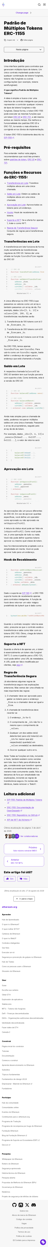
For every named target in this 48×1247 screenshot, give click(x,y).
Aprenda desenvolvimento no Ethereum (18, 1065)
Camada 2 (6, 1032)
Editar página (27, 40)
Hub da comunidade (10, 1103)
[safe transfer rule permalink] (3, 674)
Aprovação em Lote (16, 205)
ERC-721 (27, 117)
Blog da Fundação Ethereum (14, 1135)
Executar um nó (8, 952)
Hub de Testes (8, 962)
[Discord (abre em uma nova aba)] (33, 1205)
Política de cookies (24, 1236)
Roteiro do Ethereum (10, 1164)
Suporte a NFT (14, 220)
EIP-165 (27, 593)
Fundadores (7, 1088)
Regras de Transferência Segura (22, 228)
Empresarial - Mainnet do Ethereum (17, 1084)
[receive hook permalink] (3, 560)
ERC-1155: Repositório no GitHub (23, 815)
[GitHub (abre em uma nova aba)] (14, 1205)
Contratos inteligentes (11, 943)
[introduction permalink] (3, 60)
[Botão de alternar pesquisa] (39, 4)
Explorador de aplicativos (12, 999)
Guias (4, 985)
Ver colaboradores (29, 836)
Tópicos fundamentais (11, 1074)
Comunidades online (10, 1107)
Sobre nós (24, 1211)
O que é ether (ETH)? (11, 929)
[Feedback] (43, 1242)
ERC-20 (16, 117)
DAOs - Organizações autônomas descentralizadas (22, 1018)
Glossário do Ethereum (11, 971)
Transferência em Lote (17, 183)
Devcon (6, 1145)
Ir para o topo (26, 899)
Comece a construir (10, 1060)
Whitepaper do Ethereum (12, 1159)
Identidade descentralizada (13, 1023)
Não (25, 879)
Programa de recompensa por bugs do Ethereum (22, 1126)
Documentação (8, 1056)
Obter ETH (6, 995)
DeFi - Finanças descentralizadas (15, 1013)
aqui (19, 665)
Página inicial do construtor (13, 1046)
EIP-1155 (9, 137)
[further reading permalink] (3, 794)
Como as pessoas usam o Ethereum (16, 966)
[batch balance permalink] (3, 366)
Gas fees (5, 948)
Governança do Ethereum (12, 1187)
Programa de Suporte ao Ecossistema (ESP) (21, 1140)
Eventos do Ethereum (10, 1112)
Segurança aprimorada (11, 1168)
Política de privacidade (24, 1228)
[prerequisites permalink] (3, 147)
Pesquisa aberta (8, 1178)
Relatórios (6, 1192)
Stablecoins (6, 1004)
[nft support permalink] (3, 644)
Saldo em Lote (13, 194)
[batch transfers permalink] (3, 241)
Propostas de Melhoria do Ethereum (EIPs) (19, 1182)
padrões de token (18, 159)
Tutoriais (5, 1051)
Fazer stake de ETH (10, 1027)
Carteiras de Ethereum (11, 934)
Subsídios (6, 1070)
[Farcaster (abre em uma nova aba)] (21, 1205)
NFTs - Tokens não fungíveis (13, 1009)
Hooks (10, 212)
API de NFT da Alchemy (19, 820)
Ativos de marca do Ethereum (24, 1215)
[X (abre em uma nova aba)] (27, 1205)
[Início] (3, 4)
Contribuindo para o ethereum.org (16, 1117)
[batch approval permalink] (3, 469)
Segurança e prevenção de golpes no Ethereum (21, 957)
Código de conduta (24, 1219)
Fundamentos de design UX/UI (14, 1079)
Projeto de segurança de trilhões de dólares (20, 1196)
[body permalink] (3, 175)
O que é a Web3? (9, 938)
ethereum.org (9, 907)
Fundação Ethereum (10, 1131)
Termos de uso (24, 1232)
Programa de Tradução (11, 1121)
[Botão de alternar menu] (44, 4)
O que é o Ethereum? (10, 924)
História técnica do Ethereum (13, 1173)
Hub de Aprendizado (10, 920)
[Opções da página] (17, 40)
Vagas (24, 1223)
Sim (11, 879)
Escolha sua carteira (10, 990)
